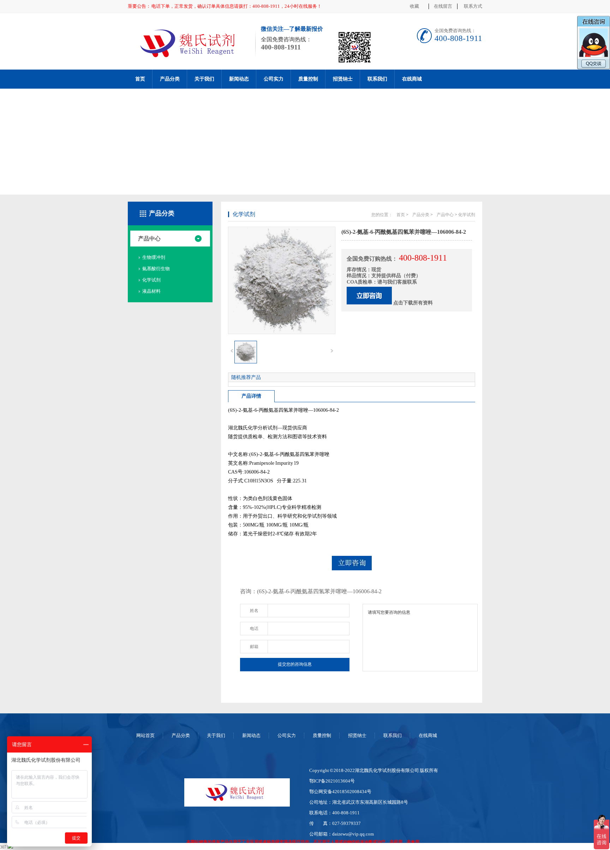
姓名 (254, 610)
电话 (254, 628)
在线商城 (412, 79)
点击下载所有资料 (413, 302)
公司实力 (273, 79)
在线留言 (443, 6)
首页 (140, 79)
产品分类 (170, 79)
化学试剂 (151, 280)
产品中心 (149, 239)
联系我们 (377, 79)
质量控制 (308, 79)
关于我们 (204, 79)
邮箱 (254, 646)
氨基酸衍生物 (156, 268)
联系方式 (473, 6)
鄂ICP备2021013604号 (332, 781)
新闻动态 (239, 79)
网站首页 (145, 735)
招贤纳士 (343, 79)
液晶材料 (151, 291)
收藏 (414, 6)
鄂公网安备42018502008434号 (340, 791)
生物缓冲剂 (153, 257)
